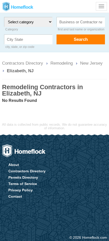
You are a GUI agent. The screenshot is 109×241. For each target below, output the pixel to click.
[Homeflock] (23, 150)
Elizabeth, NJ (20, 70)
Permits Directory (23, 177)
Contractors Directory (22, 63)
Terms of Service (22, 184)
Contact (15, 196)
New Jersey (91, 63)
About (13, 165)
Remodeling (61, 63)
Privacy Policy (20, 190)
